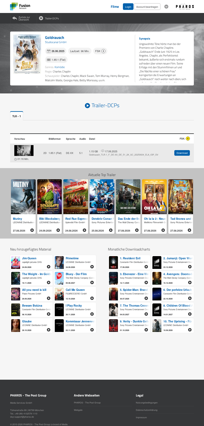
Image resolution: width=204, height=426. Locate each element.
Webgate (78, 409)
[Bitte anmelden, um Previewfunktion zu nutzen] (24, 150)
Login (128, 6)
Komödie (60, 67)
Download (182, 153)
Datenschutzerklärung (146, 409)
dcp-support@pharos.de (22, 416)
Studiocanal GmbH (55, 42)
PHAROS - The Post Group (87, 402)
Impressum (141, 417)
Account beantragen (147, 6)
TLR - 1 (16, 116)
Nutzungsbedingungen (147, 402)
